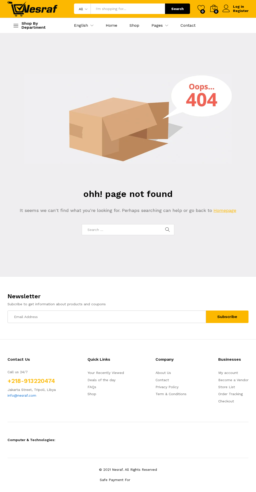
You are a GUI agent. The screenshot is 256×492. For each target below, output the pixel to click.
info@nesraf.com (22, 395)
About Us (163, 373)
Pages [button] (157, 25)
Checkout (226, 401)
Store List (226, 387)
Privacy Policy (167, 387)
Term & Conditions (171, 394)
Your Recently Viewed (106, 373)
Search (177, 9)
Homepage (225, 210)
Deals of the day (102, 380)
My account (228, 373)
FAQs (92, 387)
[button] (81, 25)
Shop (134, 25)
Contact (188, 25)
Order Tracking (230, 394)
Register (240, 11)
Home (111, 25)
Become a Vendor (233, 380)
